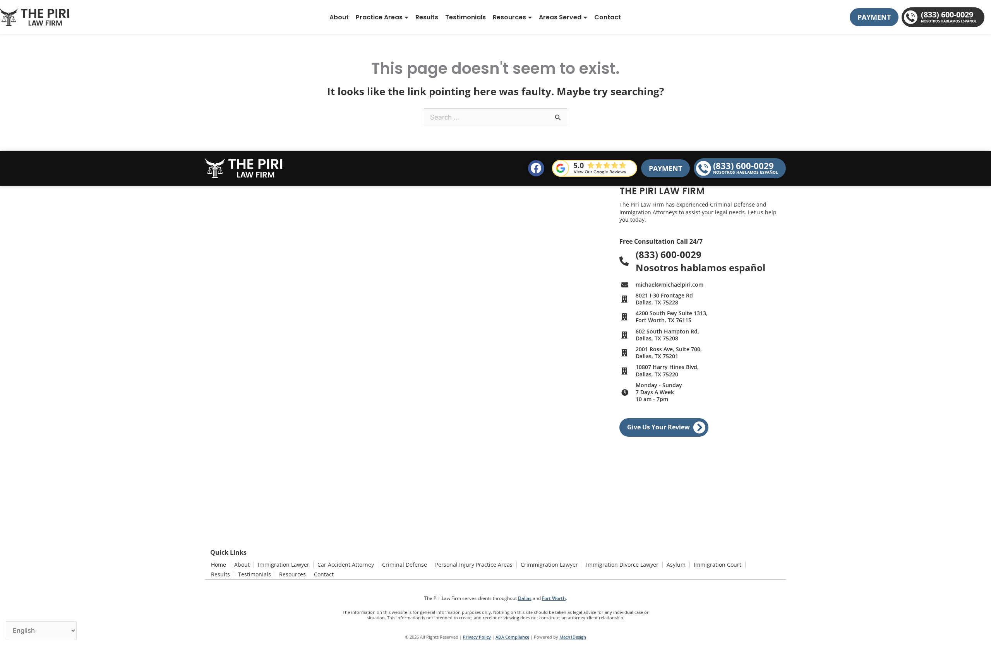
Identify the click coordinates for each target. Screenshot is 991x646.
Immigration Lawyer (283, 564)
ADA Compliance (512, 637)
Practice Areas (379, 17)
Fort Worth (554, 598)
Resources (509, 17)
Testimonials (465, 17)
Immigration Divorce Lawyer (622, 564)
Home (218, 564)
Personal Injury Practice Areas (474, 564)
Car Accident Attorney (345, 564)
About (339, 17)
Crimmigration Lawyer (549, 564)
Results (426, 17)
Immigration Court (717, 564)
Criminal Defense (404, 564)
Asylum (676, 564)
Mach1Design (572, 637)
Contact (607, 17)
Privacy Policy (477, 637)
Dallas (525, 598)
